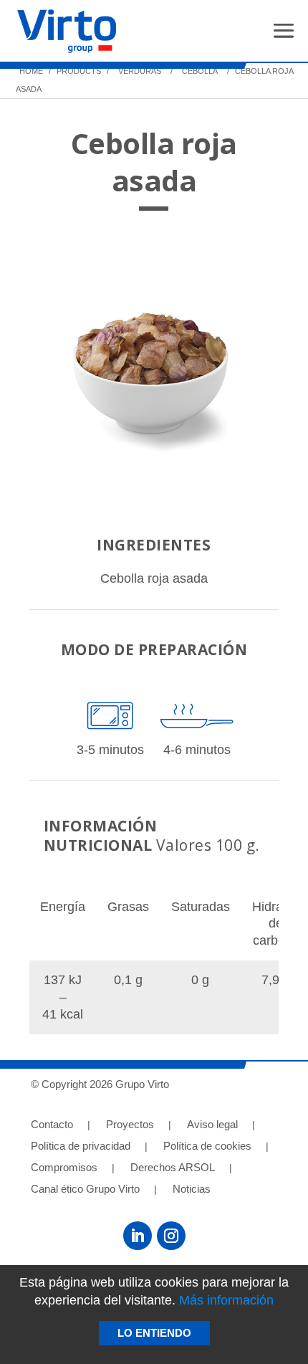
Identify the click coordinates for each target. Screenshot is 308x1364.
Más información (226, 1300)
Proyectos (130, 1125)
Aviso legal (212, 1125)
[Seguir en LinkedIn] (137, 1235)
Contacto (52, 1125)
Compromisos (64, 1168)
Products (77, 71)
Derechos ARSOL (172, 1168)
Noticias (192, 1189)
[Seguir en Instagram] (171, 1235)
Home (31, 71)
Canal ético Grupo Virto (85, 1189)
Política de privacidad (80, 1146)
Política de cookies (207, 1146)
